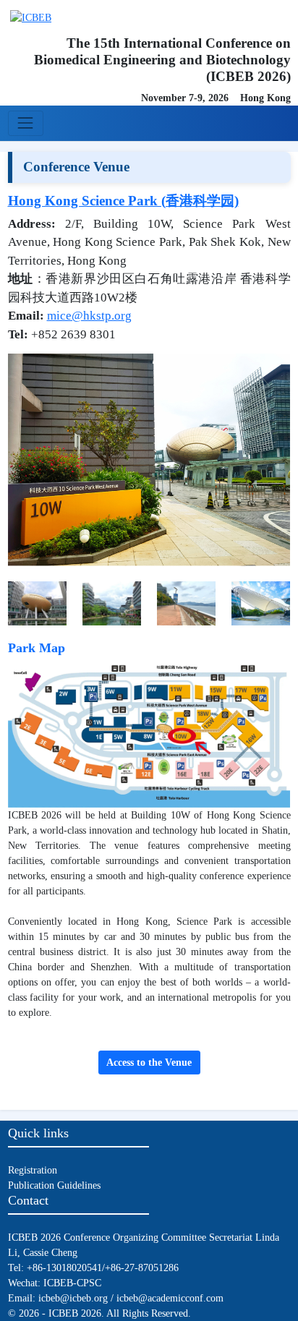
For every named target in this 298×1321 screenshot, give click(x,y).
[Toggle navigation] (25, 123)
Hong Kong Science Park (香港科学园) (123, 200)
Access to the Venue (149, 1062)
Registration (32, 1170)
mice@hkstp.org (89, 315)
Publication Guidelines (54, 1185)
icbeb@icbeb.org (73, 1298)
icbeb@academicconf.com (170, 1298)
